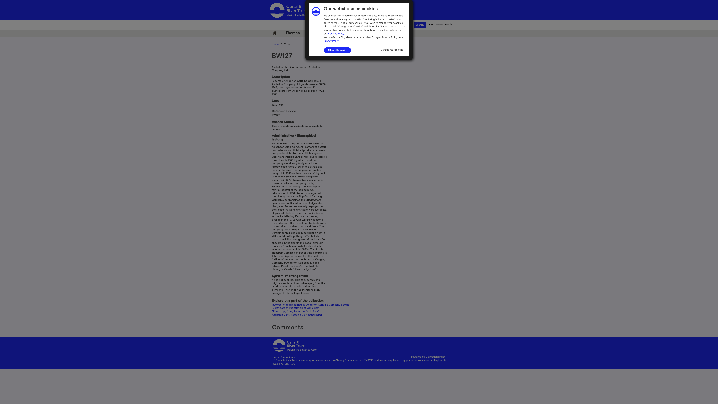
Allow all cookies (337, 50)
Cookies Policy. (336, 33)
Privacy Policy (331, 40)
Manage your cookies (392, 49)
